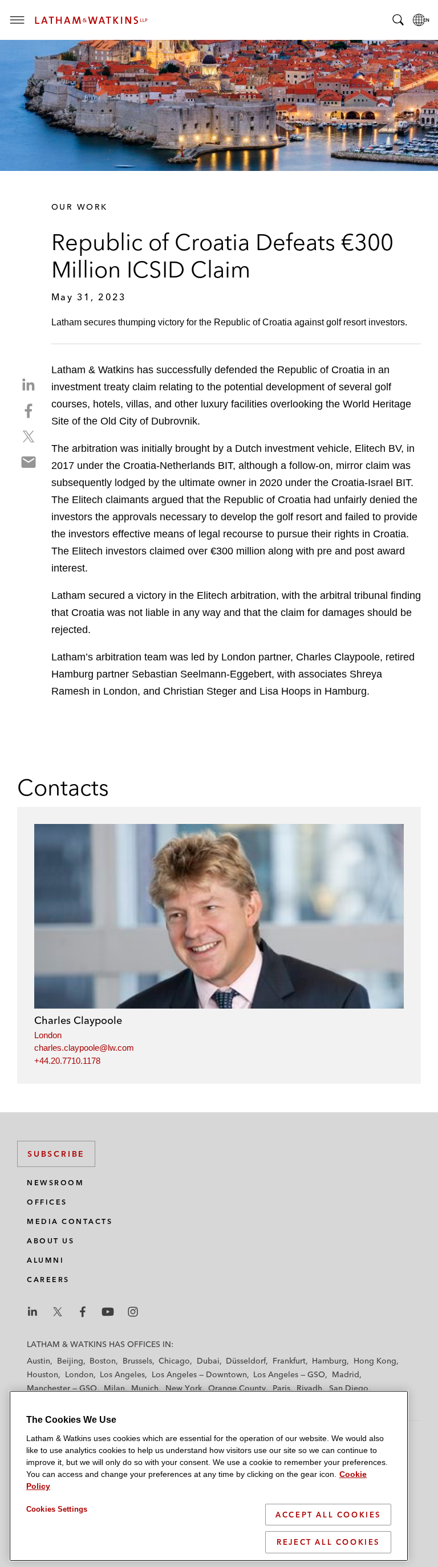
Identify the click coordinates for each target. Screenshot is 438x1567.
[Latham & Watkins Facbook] (82, 1311)
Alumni (45, 1260)
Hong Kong (375, 1361)
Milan (114, 1388)
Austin (38, 1361)
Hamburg (329, 1361)
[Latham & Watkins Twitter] (57, 1311)
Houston (42, 1374)
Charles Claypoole (78, 1020)
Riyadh (309, 1388)
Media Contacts (69, 1221)
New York (183, 1388)
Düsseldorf (246, 1361)
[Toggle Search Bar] (398, 20)
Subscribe (56, 1154)
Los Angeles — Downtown (199, 1374)
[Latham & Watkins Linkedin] (32, 1311)
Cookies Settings (56, 1509)
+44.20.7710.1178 (67, 1061)
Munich (145, 1388)
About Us (50, 1241)
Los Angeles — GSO (289, 1374)
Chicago (174, 1361)
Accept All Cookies (328, 1514)
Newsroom (55, 1182)
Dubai (208, 1361)
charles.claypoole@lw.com (84, 1047)
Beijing (70, 1361)
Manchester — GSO (62, 1388)
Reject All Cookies (328, 1541)
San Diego (348, 1388)
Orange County (237, 1388)
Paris (281, 1388)
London (48, 1035)
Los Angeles (122, 1374)
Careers (48, 1279)
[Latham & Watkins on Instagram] (132, 1311)
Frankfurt (289, 1361)
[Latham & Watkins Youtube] (107, 1311)
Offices (47, 1202)
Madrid (345, 1374)
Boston (103, 1361)
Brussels (137, 1361)
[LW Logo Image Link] (91, 20)
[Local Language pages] (420, 20)
